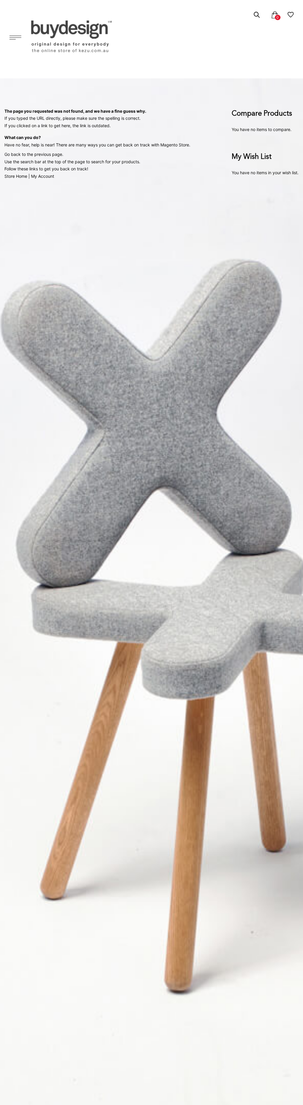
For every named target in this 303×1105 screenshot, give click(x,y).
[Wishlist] (291, 15)
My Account (42, 176)
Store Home (15, 176)
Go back (12, 154)
